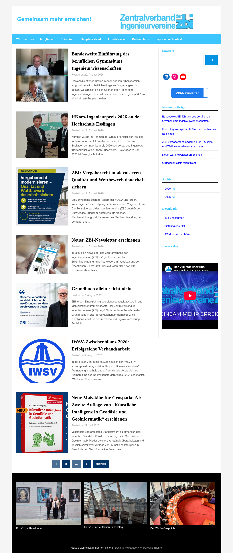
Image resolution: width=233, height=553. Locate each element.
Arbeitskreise (116, 39)
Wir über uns (25, 39)
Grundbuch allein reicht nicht (102, 288)
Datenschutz (140, 39)
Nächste (101, 463)
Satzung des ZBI (175, 226)
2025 (168, 197)
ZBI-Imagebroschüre (177, 234)
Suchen (168, 51)
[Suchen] (211, 60)
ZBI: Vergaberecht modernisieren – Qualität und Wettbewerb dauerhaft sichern (108, 180)
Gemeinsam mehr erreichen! (54, 19)
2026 (168, 188)
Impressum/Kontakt (169, 39)
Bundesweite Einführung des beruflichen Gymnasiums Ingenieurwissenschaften (100, 61)
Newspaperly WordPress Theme (143, 547)
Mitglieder (47, 39)
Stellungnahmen (174, 217)
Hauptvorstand (91, 39)
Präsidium (67, 39)
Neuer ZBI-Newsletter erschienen (106, 240)
